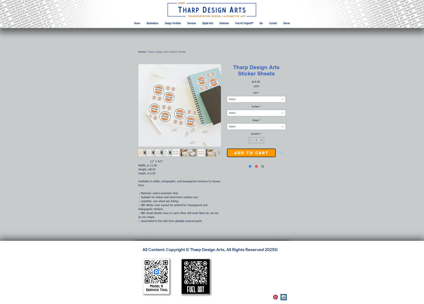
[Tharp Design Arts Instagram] (283, 297)
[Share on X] (263, 166)
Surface (256, 107)
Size (256, 93)
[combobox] (256, 99)
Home (141, 52)
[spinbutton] (256, 140)
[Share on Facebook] (250, 166)
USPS (256, 86)
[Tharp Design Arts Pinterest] (275, 297)
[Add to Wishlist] (281, 153)
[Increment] (261, 140)
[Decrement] (251, 140)
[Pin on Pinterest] (256, 166)
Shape (256, 120)
